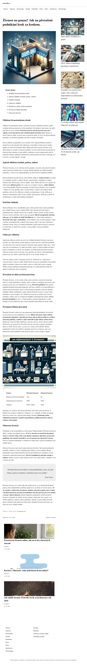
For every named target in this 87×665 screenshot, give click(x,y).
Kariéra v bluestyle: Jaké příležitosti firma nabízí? (26, 570)
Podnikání (35, 9)
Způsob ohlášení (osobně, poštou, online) (22, 97)
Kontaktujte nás (21, 511)
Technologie (62, 9)
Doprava (12, 9)
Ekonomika (20, 9)
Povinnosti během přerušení (18, 110)
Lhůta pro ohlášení (15, 103)
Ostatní (28, 9)
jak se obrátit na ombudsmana (30, 192)
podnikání (53, 517)
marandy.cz (6, 3)
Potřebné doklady (14, 100)
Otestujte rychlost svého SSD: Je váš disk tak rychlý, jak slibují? (72, 152)
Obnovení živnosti (15, 113)
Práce (41, 9)
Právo (46, 9)
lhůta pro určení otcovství (18, 240)
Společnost (53, 9)
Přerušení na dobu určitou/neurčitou (20, 106)
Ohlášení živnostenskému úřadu (19, 93)
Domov (6, 9)
